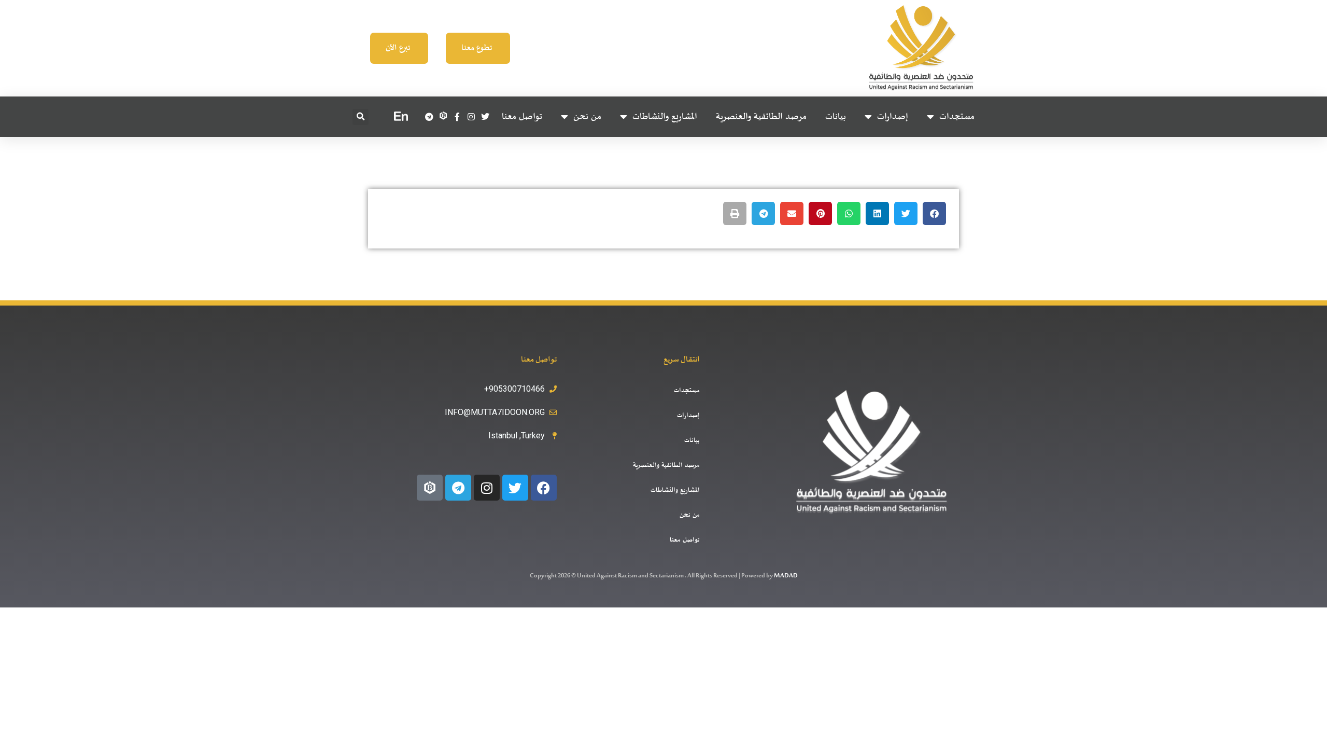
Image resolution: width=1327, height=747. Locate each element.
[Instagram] (487, 488)
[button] (360, 117)
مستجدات (957, 116)
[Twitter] (515, 488)
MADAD (786, 576)
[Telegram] (458, 488)
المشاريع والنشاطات (664, 116)
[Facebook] (544, 488)
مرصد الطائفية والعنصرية (761, 116)
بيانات (835, 116)
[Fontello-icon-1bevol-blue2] (430, 488)
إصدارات (892, 116)
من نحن (587, 116)
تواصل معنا (522, 116)
